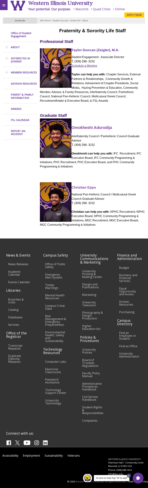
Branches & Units (16, 300)
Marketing (89, 295)
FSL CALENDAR (20, 120)
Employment (31, 456)
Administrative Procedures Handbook (92, 386)
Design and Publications (90, 285)
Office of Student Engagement (21, 35)
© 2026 (71, 481)
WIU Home (45, 20)
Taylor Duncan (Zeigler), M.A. (95, 50)
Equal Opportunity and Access (127, 291)
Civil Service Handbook (90, 398)
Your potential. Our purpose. (49, 9)
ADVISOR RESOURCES (24, 83)
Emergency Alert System (53, 276)
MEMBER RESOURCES (24, 72)
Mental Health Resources (54, 296)
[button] (138, 478)
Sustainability (54, 456)
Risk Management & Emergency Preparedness (55, 320)
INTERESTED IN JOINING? (20, 60)
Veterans (74, 456)
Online (120, 9)
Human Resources (126, 303)
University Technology (53, 401)
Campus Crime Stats (55, 307)
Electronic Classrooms (53, 370)
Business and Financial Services (128, 278)
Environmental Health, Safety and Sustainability (55, 336)
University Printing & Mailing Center (92, 274)
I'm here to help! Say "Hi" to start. (111, 478)
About (85, 20)
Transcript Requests (15, 347)
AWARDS (16, 108)
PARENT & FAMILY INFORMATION (22, 96)
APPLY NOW (134, 15)
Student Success (60, 20)
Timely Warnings (51, 286)
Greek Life (75, 20)
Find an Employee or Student (127, 336)
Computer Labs (55, 362)
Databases (15, 317)
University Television (89, 303)
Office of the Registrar (16, 335)
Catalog (13, 310)
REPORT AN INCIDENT (18, 132)
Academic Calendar (14, 273)
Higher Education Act (91, 327)
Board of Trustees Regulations (90, 363)
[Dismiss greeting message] (129, 475)
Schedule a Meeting (84, 65)
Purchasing (126, 312)
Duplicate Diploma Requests (14, 359)
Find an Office (128, 346)
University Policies (89, 351)
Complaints (89, 421)
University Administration (129, 355)
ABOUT (15, 47)
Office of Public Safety (55, 265)
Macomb (81, 9)
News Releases (18, 264)
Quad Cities (101, 9)
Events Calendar (19, 282)
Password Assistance (52, 380)
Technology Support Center (55, 391)
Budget (124, 268)
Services (13, 325)
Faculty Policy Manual (91, 374)
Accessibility (10, 456)
